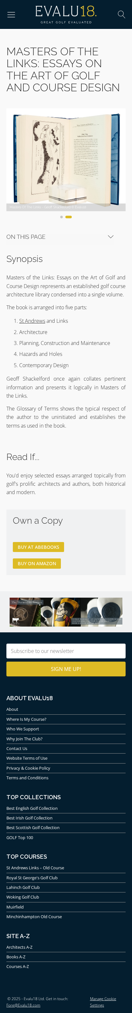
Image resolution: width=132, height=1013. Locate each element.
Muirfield (15, 907)
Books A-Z (15, 957)
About (12, 709)
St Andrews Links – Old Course (35, 868)
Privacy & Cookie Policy (28, 768)
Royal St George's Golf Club (32, 878)
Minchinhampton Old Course (34, 916)
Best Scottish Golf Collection (33, 827)
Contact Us (16, 748)
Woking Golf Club (22, 897)
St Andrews (32, 320)
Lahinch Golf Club (23, 887)
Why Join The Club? (24, 739)
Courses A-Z (17, 966)
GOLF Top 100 (19, 837)
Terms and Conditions (27, 778)
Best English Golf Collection (32, 808)
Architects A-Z (19, 947)
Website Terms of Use (26, 758)
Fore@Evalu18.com (23, 1005)
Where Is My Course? (26, 719)
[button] (11, 14)
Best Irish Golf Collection (29, 818)
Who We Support (22, 729)
